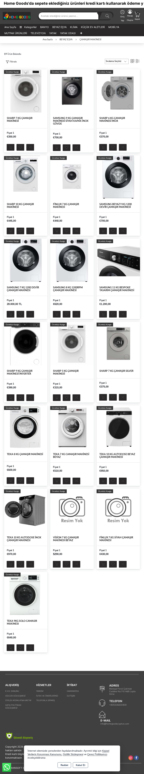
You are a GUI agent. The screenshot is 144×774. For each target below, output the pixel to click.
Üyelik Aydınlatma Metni (18, 700)
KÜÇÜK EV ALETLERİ (93, 27)
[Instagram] (130, 757)
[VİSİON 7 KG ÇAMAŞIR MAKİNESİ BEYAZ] (72, 510)
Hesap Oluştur (130, 18)
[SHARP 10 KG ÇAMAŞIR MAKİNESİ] (25, 176)
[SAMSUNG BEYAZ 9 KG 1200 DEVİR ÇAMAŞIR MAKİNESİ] (118, 176)
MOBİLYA (113, 27)
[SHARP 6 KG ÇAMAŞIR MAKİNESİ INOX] (118, 90)
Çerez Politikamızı (97, 754)
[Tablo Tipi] (137, 60)
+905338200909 (117, 704)
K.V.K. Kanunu (12, 691)
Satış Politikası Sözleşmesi (13, 706)
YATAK (53, 33)
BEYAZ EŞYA (59, 27)
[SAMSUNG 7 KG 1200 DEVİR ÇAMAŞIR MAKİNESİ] (25, 260)
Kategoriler (30, 27)
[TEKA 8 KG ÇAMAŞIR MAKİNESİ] (25, 426)
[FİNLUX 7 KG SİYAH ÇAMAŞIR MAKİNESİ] (118, 510)
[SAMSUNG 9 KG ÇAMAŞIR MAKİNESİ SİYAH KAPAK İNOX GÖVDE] (72, 90)
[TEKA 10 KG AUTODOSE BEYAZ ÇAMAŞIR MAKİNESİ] (118, 426)
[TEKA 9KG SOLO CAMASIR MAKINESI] (25, 593)
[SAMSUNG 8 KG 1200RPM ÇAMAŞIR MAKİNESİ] (72, 260)
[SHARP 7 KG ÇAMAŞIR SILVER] (118, 343)
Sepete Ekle (10, 147)
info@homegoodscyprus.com (114, 723)
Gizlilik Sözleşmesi (15, 696)
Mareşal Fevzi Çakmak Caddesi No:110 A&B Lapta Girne (122, 691)
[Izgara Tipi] (132, 60)
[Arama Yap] (107, 15)
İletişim (71, 696)
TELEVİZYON (38, 33)
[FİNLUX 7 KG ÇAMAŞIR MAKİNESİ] (72, 176)
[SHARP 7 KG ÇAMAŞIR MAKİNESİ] (25, 90)
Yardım (39, 691)
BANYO (44, 27)
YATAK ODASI (68, 33)
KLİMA (73, 27)
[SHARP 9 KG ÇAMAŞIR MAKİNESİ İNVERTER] (25, 343)
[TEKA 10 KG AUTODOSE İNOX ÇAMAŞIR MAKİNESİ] (25, 510)
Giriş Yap (122, 18)
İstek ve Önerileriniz (47, 696)
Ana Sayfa (10, 27)
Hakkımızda (73, 691)
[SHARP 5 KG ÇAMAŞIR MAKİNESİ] (72, 343)
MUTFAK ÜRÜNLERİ (15, 33)
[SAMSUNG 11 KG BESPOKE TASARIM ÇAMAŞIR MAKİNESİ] (118, 260)
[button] (11, 62)
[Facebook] (136, 757)
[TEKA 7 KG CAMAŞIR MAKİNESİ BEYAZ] (72, 426)
